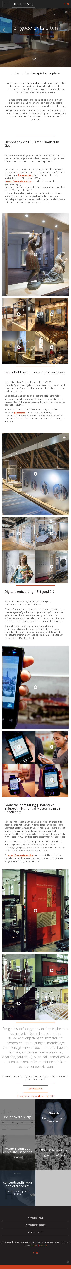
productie (19, 412)
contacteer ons (35, 1089)
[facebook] (64, 4)
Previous (3, 29)
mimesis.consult (35, 1217)
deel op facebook (28, 1095)
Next (67, 29)
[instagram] (68, 4)
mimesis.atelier (35, 1231)
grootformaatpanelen (21, 855)
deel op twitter (48, 1095)
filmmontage (25, 175)
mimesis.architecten (35, 1224)
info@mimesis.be (39, 1245)
